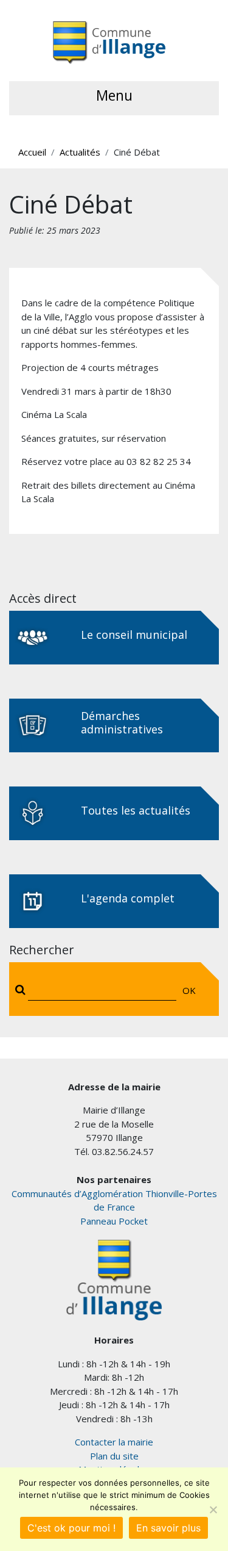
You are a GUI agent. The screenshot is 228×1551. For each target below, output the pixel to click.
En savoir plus (168, 1528)
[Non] (213, 1509)
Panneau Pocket (114, 1221)
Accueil (32, 152)
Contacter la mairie (114, 1442)
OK (189, 990)
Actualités (80, 152)
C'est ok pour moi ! (71, 1528)
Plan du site (114, 1456)
